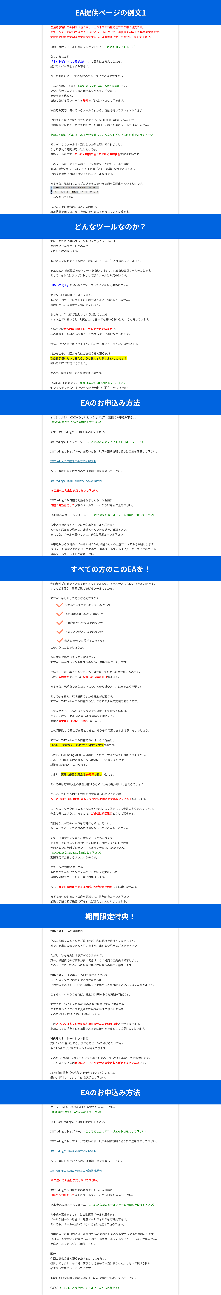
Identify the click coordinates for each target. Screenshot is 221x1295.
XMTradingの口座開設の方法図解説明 (73, 461)
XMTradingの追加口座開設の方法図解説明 (76, 481)
